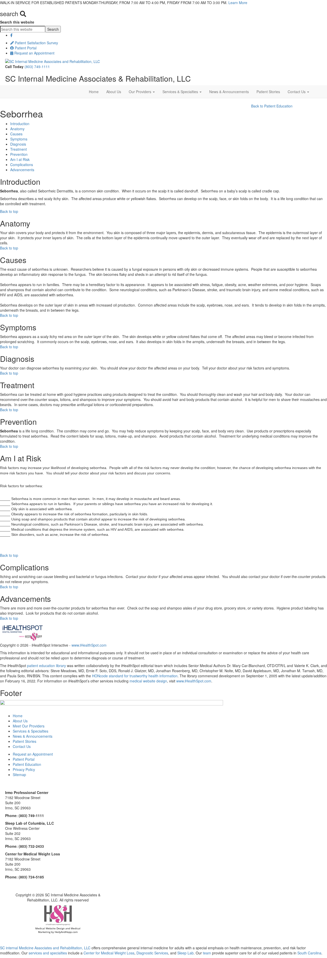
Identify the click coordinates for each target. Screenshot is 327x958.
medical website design (148, 680)
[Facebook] (11, 35)
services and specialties (48, 952)
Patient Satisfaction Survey (36, 42)
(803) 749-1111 (37, 66)
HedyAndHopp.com (66, 932)
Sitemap (19, 774)
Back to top (9, 211)
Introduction (19, 123)
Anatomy (17, 128)
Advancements (22, 169)
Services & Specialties (180, 91)
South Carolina (309, 952)
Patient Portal (25, 47)
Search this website (17, 22)
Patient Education (27, 764)
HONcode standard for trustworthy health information (135, 675)
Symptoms (18, 138)
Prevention (19, 154)
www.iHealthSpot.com (89, 645)
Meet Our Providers (28, 725)
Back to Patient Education (272, 105)
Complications (21, 164)
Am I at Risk (20, 159)
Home (94, 91)
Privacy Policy (24, 769)
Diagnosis (18, 144)
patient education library (46, 665)
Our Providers (140, 91)
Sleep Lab (185, 952)
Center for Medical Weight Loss (108, 952)
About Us (113, 91)
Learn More (237, 2)
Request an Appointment (33, 53)
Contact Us (297, 91)
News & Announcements (229, 91)
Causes (16, 133)
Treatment (18, 149)
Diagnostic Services (152, 952)
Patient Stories (268, 91)
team (207, 952)
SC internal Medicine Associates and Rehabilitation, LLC (45, 947)
